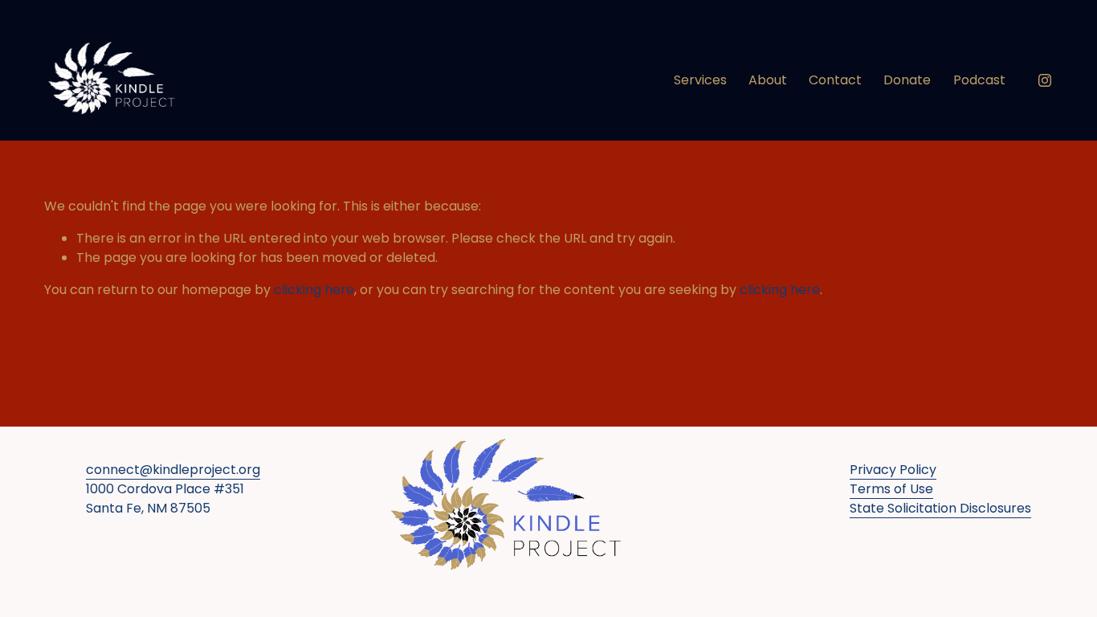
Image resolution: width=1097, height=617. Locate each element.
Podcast (979, 80)
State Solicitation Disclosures (940, 508)
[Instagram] (1045, 80)
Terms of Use (891, 489)
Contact (835, 80)
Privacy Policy (893, 469)
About (767, 80)
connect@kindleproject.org (173, 469)
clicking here (314, 289)
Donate (907, 80)
